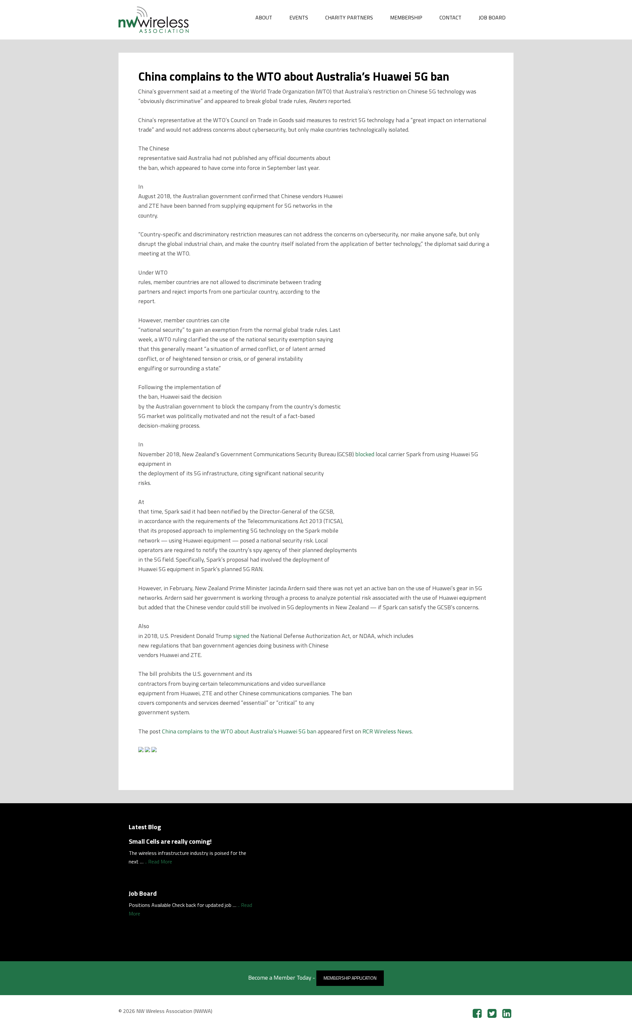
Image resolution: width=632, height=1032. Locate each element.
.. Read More (158, 861)
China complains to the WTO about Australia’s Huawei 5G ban (239, 731)
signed (241, 635)
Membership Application (350, 977)
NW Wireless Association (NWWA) (167, 20)
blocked (364, 454)
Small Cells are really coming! (170, 841)
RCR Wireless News (387, 731)
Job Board (143, 893)
